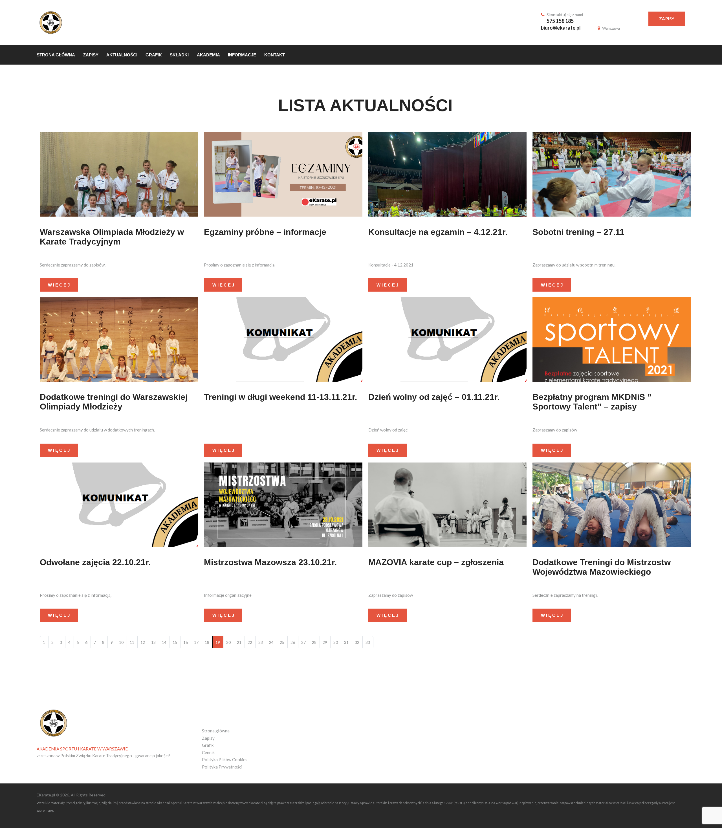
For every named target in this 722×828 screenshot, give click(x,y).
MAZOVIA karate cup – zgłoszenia (436, 562)
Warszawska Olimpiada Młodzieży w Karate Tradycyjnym (112, 236)
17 (196, 642)
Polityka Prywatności (222, 766)
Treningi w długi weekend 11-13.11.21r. (280, 397)
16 (185, 642)
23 (260, 642)
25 (282, 642)
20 (228, 642)
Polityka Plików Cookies (224, 759)
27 (303, 642)
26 (292, 642)
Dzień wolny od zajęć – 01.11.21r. (433, 397)
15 (175, 642)
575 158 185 (560, 21)
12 (142, 642)
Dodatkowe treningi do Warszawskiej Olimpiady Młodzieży (114, 401)
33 (368, 642)
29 (325, 642)
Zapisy (667, 18)
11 (132, 642)
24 (271, 642)
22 (250, 642)
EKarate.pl (46, 794)
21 (239, 642)
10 (121, 642)
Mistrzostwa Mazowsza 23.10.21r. (270, 562)
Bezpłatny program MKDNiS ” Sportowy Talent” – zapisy (591, 401)
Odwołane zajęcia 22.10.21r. (95, 562)
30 (335, 642)
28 (314, 642)
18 (207, 642)
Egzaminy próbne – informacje (265, 232)
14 (164, 642)
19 (217, 642)
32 (357, 642)
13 (153, 642)
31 (346, 642)
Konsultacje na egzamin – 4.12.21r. (437, 232)
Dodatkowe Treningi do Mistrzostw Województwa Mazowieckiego (601, 567)
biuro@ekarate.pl (561, 28)
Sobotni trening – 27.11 (578, 232)
